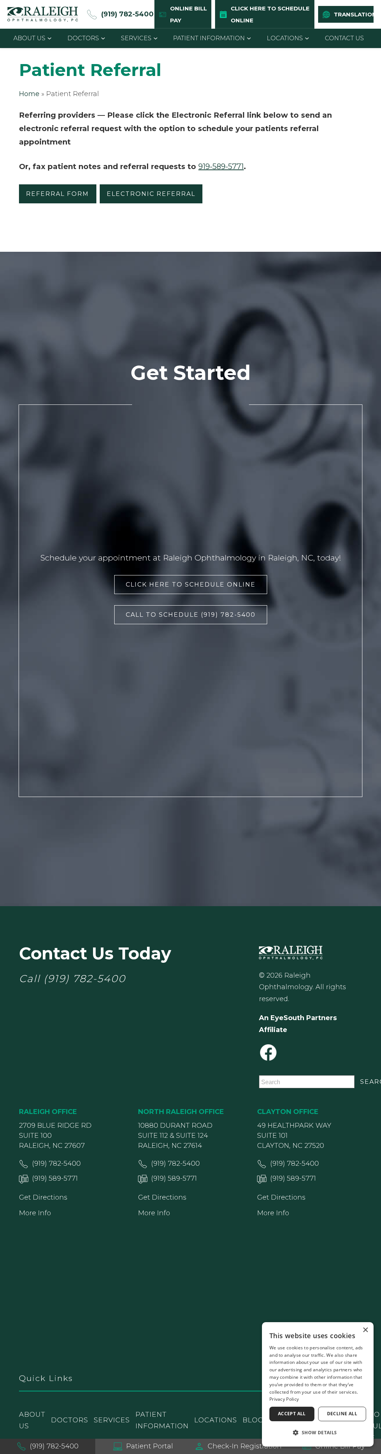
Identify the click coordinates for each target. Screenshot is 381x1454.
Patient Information (209, 38)
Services (136, 38)
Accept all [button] (292, 1413)
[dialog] (318, 1384)
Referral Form (57, 193)
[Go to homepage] (42, 14)
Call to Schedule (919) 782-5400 (191, 614)
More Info (35, 1213)
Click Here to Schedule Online (191, 584)
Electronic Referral (151, 193)
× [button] (365, 1330)
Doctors (83, 38)
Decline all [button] (342, 1413)
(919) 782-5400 (85, 978)
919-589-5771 (221, 166)
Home (29, 94)
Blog (253, 1420)
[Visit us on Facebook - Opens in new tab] (268, 1052)
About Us (29, 38)
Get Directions (43, 1197)
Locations (285, 38)
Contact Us (344, 38)
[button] (317, 1432)
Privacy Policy (284, 1399)
